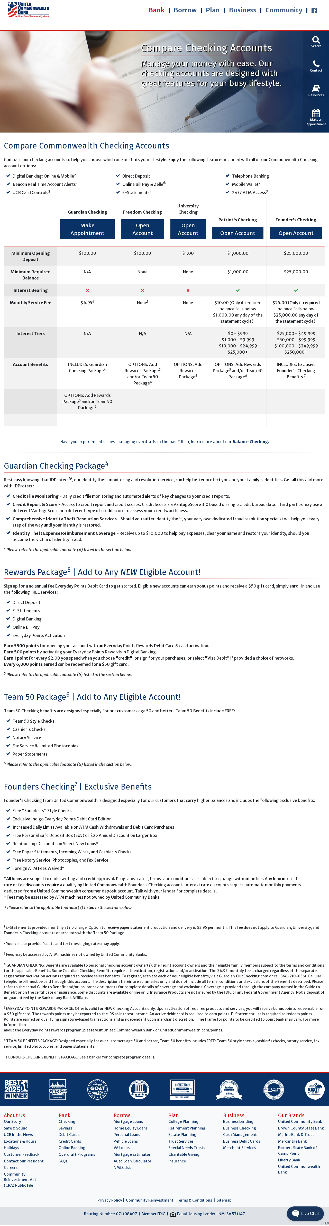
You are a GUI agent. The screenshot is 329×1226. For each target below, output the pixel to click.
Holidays (11, 1147)
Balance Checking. (251, 441)
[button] (305, 1213)
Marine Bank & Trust (296, 1134)
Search (316, 46)
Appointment (316, 122)
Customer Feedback (21, 1154)
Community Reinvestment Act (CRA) (20, 1180)
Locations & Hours (20, 1141)
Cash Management (240, 1134)
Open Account (142, 229)
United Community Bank (300, 1121)
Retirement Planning (187, 1128)
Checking (67, 1121)
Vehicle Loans (126, 1141)
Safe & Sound (16, 1128)
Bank (156, 10)
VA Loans (122, 1147)
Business (242, 10)
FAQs (63, 1161)
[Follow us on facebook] (314, 10)
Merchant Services (239, 1147)
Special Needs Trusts (186, 1147)
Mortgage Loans (128, 1121)
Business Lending (238, 1121)
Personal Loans (127, 1134)
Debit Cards (69, 1134)
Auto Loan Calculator (132, 1161)
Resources (316, 95)
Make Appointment (87, 229)
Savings (65, 1128)
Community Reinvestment (149, 1200)
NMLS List (122, 1167)
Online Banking (72, 1147)
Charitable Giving (184, 1154)
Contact (316, 70)
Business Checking (239, 1128)
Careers (10, 1167)
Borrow (185, 10)
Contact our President (24, 1161)
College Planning (183, 1121)
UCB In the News (18, 1134)
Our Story (12, 1121)
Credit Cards (70, 1141)
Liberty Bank (289, 1160)
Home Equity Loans (131, 1128)
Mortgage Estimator (132, 1154)
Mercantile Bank (292, 1141)
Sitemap (224, 1200)
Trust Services (181, 1141)
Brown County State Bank (301, 1128)
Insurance (177, 1161)
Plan (213, 10)
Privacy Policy (109, 1200)
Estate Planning (182, 1134)
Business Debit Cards (241, 1141)
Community (284, 10)
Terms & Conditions (194, 1200)
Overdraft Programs (77, 1154)
